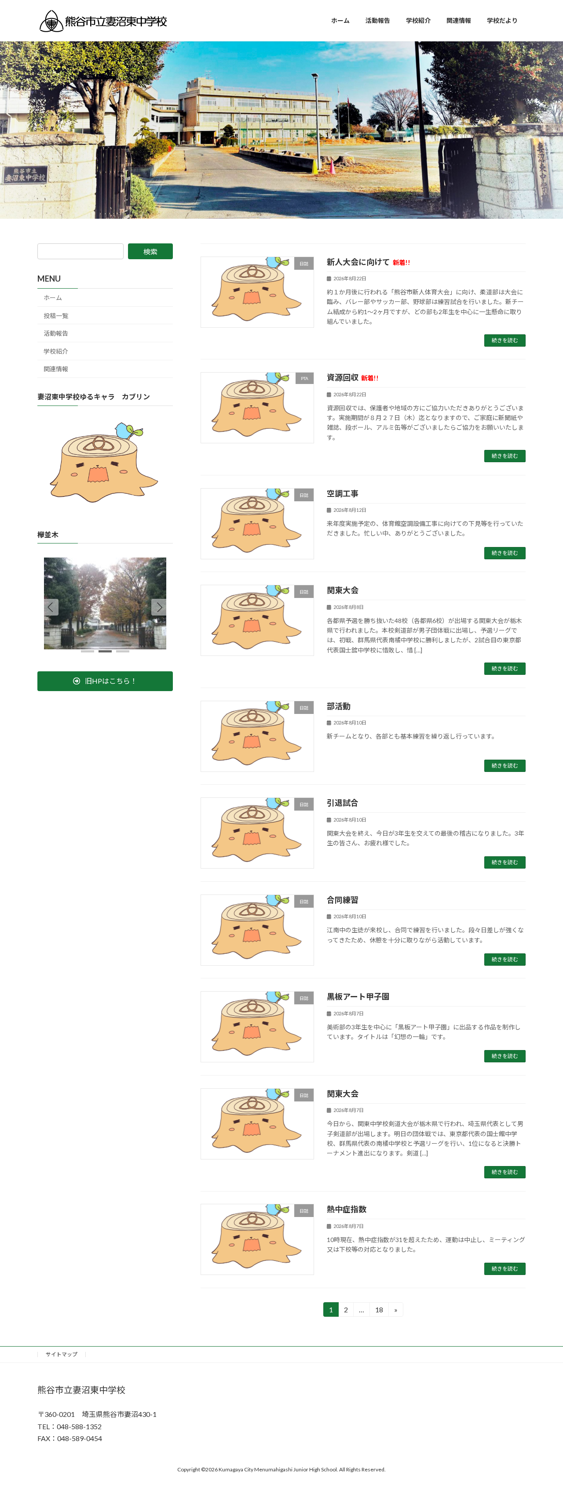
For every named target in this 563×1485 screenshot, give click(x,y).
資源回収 (353, 377)
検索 (150, 251)
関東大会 (342, 590)
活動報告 (56, 333)
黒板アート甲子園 (358, 996)
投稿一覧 (56, 315)
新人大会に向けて (368, 262)
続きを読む (505, 340)
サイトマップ (61, 1354)
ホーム (53, 297)
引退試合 (342, 803)
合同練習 (342, 900)
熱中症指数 (346, 1209)
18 (378, 1311)
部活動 (339, 706)
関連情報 (56, 369)
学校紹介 (56, 351)
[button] (159, 607)
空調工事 (342, 493)
